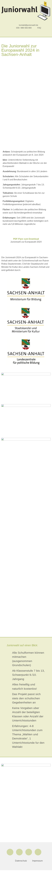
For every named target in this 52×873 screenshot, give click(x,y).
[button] (26, 34)
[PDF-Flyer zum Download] (26, 233)
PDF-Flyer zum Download (26, 239)
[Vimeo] (38, 852)
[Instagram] (19, 852)
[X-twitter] (28, 852)
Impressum (37, 861)
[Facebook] (10, 852)
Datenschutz (21, 861)
